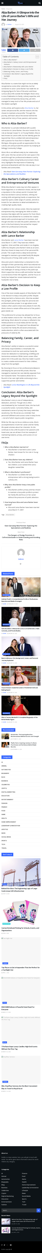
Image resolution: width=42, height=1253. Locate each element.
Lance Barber (19, 240)
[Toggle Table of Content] (36, 57)
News (3, 833)
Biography (9, 9)
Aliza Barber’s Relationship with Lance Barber (18, 67)
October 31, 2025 (16, 739)
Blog (3, 777)
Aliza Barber (29, 108)
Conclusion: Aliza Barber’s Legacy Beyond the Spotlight (18, 75)
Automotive (6, 770)
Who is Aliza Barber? (10, 60)
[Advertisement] (21, 1119)
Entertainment (7, 799)
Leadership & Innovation (10, 826)
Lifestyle (4, 829)
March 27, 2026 (6, 1012)
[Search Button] (39, 1210)
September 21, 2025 (17, 749)
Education (5, 796)
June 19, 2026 (5, 893)
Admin (9, 24)
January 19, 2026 (12, 692)
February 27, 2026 (13, 604)
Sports (4, 841)
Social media (6, 837)
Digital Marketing (8, 792)
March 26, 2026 (6, 1051)
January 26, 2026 (12, 633)
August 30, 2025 (19, 24)
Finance (4, 807)
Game (3, 814)
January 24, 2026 (12, 663)
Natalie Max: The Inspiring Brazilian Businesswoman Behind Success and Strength (25, 735)
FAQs (5, 78)
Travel (4, 848)
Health (4, 818)
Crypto (4, 788)
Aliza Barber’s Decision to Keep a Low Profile (18, 69)
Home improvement (8, 822)
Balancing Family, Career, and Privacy (16, 71)
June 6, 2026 (5, 933)
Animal (4, 766)
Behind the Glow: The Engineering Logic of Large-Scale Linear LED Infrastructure (24, 1220)
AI (2, 762)
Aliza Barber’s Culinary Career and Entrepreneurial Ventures (20, 63)
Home (3, 9)
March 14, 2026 (6, 1091)
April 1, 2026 (5, 972)
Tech (3, 844)
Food (3, 811)
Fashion (4, 803)
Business (4, 781)
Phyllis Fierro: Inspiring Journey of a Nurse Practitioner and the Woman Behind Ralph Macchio (24, 745)
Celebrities (5, 784)
